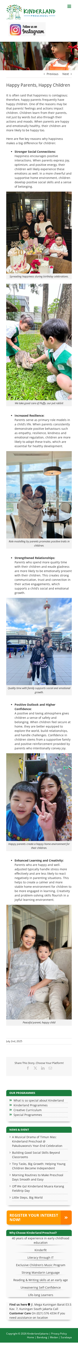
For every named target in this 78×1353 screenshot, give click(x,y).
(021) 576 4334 (47, 1313)
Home (30, 1337)
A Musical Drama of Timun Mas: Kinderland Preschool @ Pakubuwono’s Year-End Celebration (37, 1141)
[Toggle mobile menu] (69, 6)
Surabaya (66, 1337)
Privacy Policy (59, 1333)
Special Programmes (28, 1115)
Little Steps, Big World (27, 1197)
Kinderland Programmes (31, 1105)
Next (65, 74)
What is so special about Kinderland (39, 1100)
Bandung (42, 1337)
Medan (54, 1337)
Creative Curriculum (28, 1110)
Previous (52, 74)
